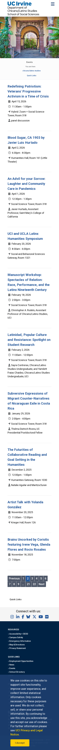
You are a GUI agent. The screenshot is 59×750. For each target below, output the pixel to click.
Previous (14, 578)
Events (12, 668)
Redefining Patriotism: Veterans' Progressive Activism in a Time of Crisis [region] (28, 91)
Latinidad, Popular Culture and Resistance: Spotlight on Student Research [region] (29, 340)
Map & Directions (17, 645)
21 (28, 584)
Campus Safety (16, 637)
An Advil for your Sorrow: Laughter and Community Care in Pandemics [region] (26, 184)
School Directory (17, 672)
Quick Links (31, 75)
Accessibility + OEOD (18, 634)
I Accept (20, 743)
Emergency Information (20, 641)
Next (41, 584)
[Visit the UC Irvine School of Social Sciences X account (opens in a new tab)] (34, 617)
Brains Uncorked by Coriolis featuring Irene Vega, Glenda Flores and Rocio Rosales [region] (29, 544)
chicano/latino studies (32, 71)
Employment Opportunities (21, 661)
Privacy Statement (17, 648)
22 (34, 584)
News (11, 665)
